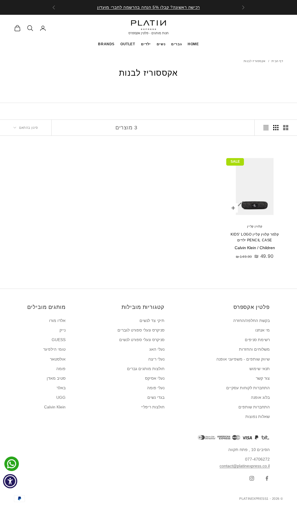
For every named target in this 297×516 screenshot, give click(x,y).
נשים (161, 44)
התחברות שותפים (254, 407)
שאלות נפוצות (257, 416)
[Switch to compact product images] (266, 127)
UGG (61, 397)
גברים (176, 44)
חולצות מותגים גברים (145, 368)
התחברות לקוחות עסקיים (248, 387)
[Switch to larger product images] (285, 127)
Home (193, 44)
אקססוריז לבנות (254, 61)
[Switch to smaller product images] (275, 127)
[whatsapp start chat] (10, 463)
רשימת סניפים (257, 339)
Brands (106, 44)
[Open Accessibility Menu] (10, 481)
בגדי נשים (155, 397)
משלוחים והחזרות (254, 349)
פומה (61, 368)
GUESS (59, 339)
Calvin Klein (55, 407)
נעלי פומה (155, 387)
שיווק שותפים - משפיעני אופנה (243, 359)
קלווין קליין (254, 226)
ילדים (146, 44)
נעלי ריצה (156, 359)
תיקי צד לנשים (152, 320)
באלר (61, 387)
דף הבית (277, 61)
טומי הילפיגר (54, 349)
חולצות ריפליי (152, 407)
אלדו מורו (57, 320)
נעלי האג (156, 349)
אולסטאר (58, 359)
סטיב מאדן (56, 378)
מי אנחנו (262, 330)
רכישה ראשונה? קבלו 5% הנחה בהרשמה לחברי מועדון (148, 7)
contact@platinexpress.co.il (245, 466)
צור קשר (263, 378)
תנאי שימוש (259, 368)
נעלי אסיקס (154, 378)
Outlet (127, 44)
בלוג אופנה (260, 397)
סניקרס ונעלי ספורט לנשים (141, 339)
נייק (62, 330)
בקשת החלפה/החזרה (251, 320)
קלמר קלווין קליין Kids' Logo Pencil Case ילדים (255, 237)
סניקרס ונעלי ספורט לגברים (140, 330)
